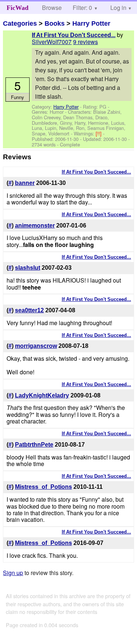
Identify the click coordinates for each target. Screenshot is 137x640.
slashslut (27, 268)
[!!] (99, 133)
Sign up (13, 572)
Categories (20, 23)
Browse (52, 7)
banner (25, 183)
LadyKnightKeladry (42, 395)
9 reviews (85, 41)
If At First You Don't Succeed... (73, 35)
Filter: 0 (82, 7)
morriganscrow (36, 346)
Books (55, 23)
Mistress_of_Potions (43, 487)
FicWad (17, 7)
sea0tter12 (29, 310)
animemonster (35, 225)
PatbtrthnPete (34, 444)
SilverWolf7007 (52, 41)
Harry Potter (91, 23)
